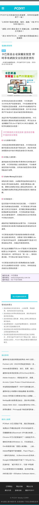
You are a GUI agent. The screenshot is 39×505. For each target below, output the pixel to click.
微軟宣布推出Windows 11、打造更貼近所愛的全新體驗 (20, 442)
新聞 (3, 50)
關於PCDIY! (29, 490)
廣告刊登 (8, 490)
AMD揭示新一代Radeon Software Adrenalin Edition (20, 473)
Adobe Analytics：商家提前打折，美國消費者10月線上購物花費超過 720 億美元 (20, 378)
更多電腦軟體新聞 (19, 296)
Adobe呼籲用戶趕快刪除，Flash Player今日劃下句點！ (20, 451)
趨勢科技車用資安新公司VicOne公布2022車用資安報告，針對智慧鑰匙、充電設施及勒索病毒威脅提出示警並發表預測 (20, 373)
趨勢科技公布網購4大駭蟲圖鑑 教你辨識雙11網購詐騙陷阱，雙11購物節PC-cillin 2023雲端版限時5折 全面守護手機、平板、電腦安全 (20, 391)
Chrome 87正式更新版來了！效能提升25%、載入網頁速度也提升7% (20, 437)
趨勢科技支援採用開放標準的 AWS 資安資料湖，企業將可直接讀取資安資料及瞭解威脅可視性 (20, 359)
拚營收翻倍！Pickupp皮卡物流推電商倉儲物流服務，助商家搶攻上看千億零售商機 (20, 409)
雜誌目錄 (19, 486)
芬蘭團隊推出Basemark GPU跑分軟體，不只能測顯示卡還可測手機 (20, 433)
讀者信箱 (18, 490)
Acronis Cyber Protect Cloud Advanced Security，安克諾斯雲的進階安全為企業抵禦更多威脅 (20, 382)
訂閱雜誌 (9, 486)
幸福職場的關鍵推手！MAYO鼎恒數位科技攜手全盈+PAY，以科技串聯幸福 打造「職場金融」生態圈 (20, 387)
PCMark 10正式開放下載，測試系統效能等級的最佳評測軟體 (20, 423)
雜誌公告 (30, 486)
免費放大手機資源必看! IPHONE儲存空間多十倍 (20, 428)
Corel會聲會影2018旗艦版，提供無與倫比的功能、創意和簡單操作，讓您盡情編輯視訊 (20, 469)
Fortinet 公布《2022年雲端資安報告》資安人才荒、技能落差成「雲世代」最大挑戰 (20, 364)
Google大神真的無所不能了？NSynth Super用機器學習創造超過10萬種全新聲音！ (20, 460)
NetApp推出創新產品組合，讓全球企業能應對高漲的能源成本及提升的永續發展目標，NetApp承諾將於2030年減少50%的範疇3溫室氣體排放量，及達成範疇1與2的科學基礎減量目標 (20, 400)
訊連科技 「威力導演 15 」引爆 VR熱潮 (18, 464)
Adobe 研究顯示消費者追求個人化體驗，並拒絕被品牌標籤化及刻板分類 (20, 396)
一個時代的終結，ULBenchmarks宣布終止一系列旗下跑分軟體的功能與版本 (20, 455)
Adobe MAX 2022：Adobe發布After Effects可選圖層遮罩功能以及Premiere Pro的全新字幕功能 (20, 405)
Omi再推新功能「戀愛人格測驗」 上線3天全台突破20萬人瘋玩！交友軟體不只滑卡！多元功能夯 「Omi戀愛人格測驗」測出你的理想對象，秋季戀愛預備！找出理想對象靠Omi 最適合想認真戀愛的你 (20, 446)
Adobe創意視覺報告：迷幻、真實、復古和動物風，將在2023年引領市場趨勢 (20, 368)
